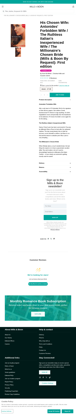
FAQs (41, 347)
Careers (7, 344)
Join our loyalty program (12, 363)
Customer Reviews (45, 353)
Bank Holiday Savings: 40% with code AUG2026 (38, 1)
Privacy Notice (55, 229)
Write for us (8, 369)
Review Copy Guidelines (12, 394)
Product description (55, 99)
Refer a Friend (9, 366)
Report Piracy (9, 381)
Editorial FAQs (9, 375)
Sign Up (44, 372)
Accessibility (55, 171)
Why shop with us (44, 341)
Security (7, 388)
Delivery (55, 163)
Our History (8, 338)
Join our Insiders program (12, 378)
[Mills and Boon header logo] (37, 6)
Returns (55, 167)
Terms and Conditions (45, 344)
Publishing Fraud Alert (11, 391)
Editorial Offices (9, 341)
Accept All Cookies (54, 411)
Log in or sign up (64, 85)
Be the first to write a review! (38, 284)
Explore (38, 314)
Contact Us (42, 350)
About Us (7, 334)
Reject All (67, 411)
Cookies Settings (47, 383)
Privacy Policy (9, 385)
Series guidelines (10, 372)
